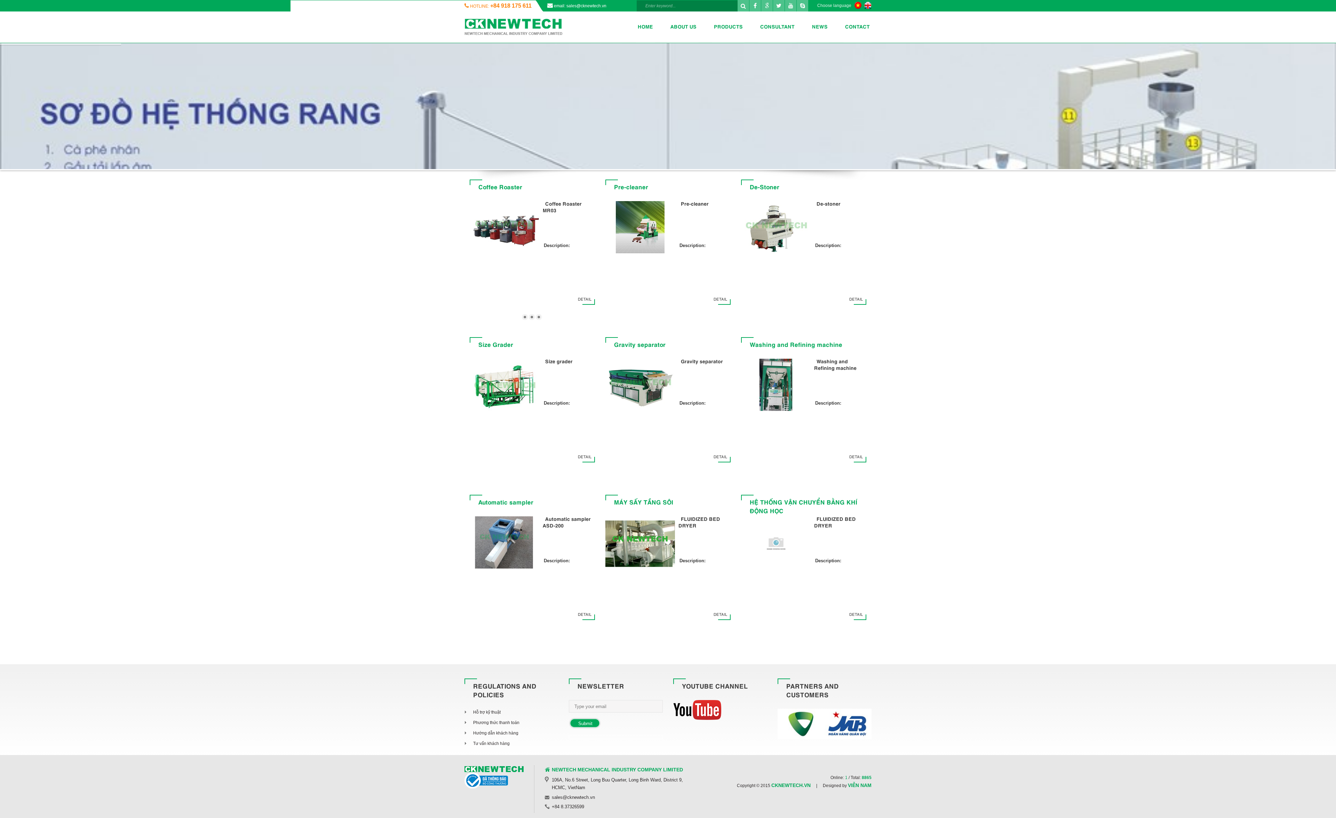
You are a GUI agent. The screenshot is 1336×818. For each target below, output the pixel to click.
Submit (585, 723)
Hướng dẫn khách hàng (495, 733)
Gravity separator (640, 345)
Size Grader (495, 345)
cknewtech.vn (791, 785)
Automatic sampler (505, 503)
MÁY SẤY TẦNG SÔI (643, 503)
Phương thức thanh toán (496, 722)
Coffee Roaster (500, 188)
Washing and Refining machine (796, 345)
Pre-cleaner (631, 188)
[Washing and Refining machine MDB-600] (776, 386)
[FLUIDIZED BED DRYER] (640, 543)
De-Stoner (764, 188)
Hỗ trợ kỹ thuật (487, 712)
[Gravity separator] (640, 386)
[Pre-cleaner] (640, 228)
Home (645, 27)
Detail (584, 299)
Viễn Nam (860, 785)
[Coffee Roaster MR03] (504, 228)
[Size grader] (504, 386)
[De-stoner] (776, 228)
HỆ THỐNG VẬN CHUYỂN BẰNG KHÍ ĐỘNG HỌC (803, 507)
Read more (484, 120)
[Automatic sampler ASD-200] (504, 543)
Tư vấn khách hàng (491, 743)
